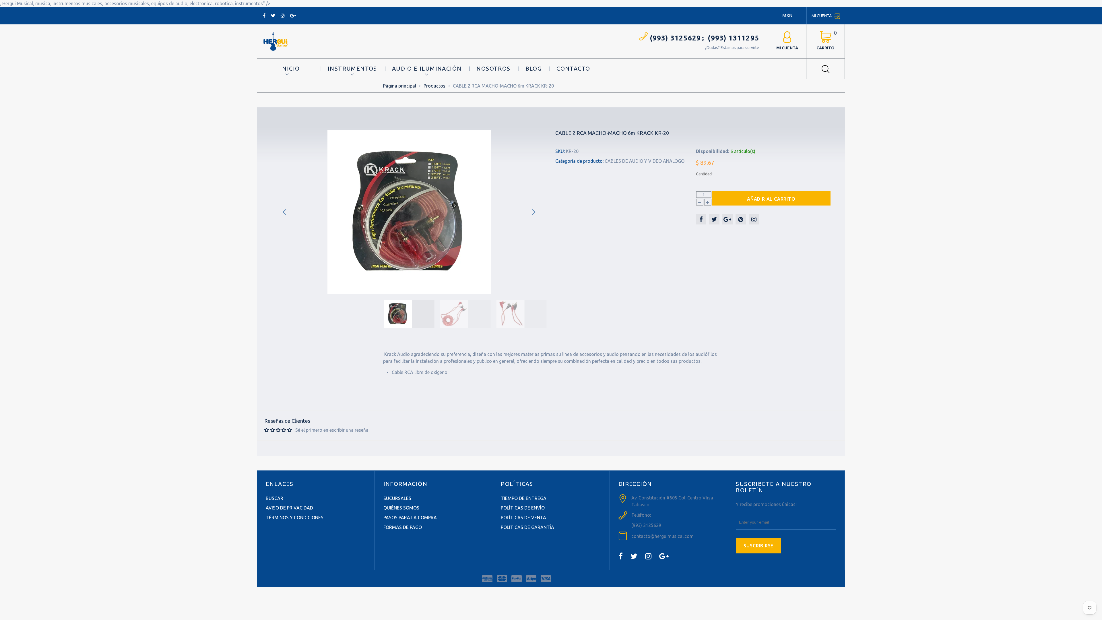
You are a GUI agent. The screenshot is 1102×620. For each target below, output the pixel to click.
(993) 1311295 (733, 38)
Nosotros (493, 68)
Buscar (274, 498)
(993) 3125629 (675, 38)
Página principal (399, 85)
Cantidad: (704, 174)
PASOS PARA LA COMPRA (410, 517)
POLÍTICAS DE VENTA (523, 517)
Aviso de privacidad (289, 507)
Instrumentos (352, 68)
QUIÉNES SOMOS (401, 507)
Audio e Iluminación (427, 68)
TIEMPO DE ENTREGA (523, 498)
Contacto (573, 68)
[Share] (701, 219)
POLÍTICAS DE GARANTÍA (527, 527)
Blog (533, 68)
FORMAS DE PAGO (402, 527)
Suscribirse (758, 545)
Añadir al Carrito (771, 199)
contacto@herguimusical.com (662, 536)
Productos (434, 85)
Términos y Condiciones (294, 517)
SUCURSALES (397, 498)
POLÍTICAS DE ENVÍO (523, 507)
